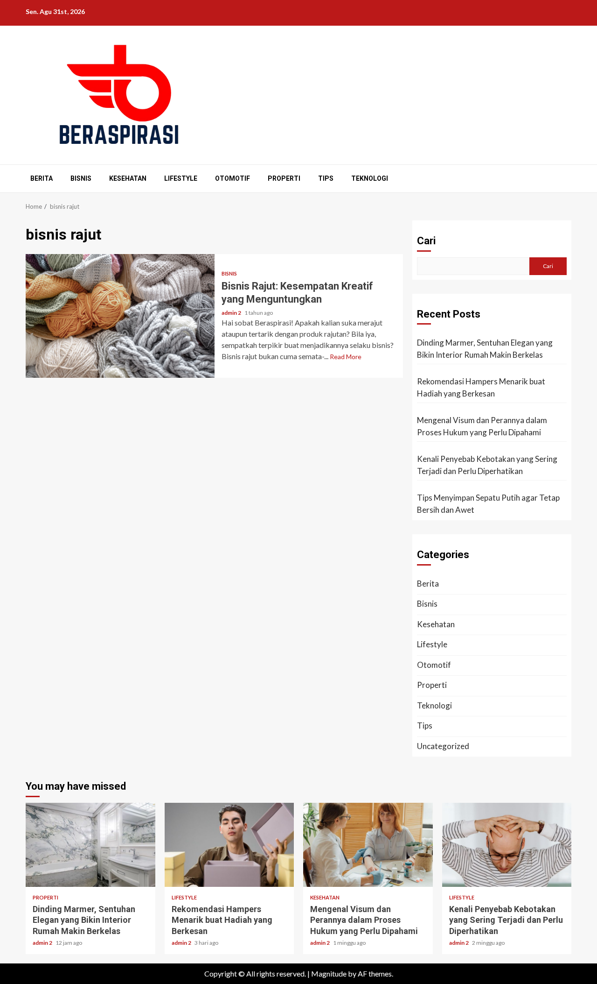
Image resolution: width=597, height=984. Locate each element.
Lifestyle (180, 178)
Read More (345, 357)
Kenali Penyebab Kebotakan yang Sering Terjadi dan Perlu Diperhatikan (487, 465)
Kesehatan (127, 178)
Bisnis (80, 178)
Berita (41, 178)
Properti (284, 178)
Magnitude (329, 973)
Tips (325, 178)
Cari (426, 241)
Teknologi (369, 178)
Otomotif (232, 178)
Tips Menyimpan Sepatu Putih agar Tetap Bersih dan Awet (488, 504)
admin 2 (232, 312)
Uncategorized (443, 746)
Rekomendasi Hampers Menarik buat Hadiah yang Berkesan (481, 387)
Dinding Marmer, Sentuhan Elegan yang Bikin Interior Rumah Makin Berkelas (485, 349)
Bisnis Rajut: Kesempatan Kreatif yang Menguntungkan (120, 316)
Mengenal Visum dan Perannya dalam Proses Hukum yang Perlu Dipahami (482, 426)
